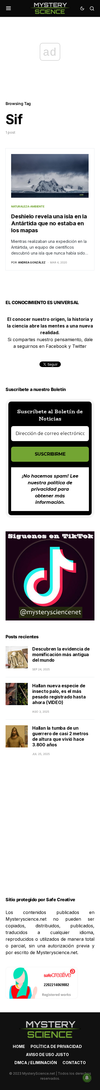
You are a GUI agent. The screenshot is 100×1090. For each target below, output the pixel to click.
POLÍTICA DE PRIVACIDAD (56, 1046)
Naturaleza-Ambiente (27, 206)
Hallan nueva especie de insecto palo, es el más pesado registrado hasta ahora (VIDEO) (59, 694)
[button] (8, 8)
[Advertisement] (50, 833)
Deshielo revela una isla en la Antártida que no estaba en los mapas (49, 223)
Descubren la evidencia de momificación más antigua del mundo (61, 654)
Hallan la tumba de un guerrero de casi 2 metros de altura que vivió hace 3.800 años (60, 736)
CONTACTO (74, 1062)
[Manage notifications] (86, 1077)
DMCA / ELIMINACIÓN (35, 1062)
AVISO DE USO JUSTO (47, 1054)
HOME (19, 1046)
